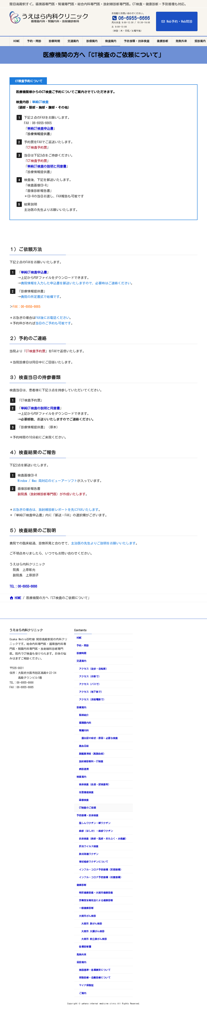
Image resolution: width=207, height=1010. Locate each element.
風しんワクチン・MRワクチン (95, 823)
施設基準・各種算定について (95, 970)
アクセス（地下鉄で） (91, 691)
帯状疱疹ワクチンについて (93, 862)
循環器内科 (85, 722)
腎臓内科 (84, 730)
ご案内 (82, 993)
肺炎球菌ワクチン (88, 854)
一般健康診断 (86, 908)
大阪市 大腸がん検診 (93, 931)
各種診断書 (85, 946)
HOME (79, 637)
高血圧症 (84, 746)
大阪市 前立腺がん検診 (94, 939)
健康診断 (81, 885)
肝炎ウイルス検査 (88, 846)
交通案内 (81, 661)
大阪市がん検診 (87, 916)
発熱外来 (81, 954)
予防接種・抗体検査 (87, 815)
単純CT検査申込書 (40, 128)
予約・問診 (83, 645)
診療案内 (81, 707)
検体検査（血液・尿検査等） (95, 784)
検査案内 (81, 776)
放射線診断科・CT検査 (91, 761)
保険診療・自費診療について (95, 977)
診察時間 (81, 653)
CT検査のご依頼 (87, 807)
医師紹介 (84, 715)
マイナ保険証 (86, 985)
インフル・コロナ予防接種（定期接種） (101, 869)
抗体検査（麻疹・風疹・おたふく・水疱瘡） (103, 838)
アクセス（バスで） (90, 684)
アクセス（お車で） (90, 676)
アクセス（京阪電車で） (92, 699)
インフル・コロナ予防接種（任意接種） (101, 877)
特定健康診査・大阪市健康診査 (96, 892)
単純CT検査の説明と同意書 (46, 166)
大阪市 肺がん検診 (91, 923)
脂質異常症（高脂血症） (92, 753)
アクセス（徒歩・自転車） (93, 668)
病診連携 (84, 769)
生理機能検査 (86, 792)
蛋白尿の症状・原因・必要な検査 (99, 738)
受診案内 (81, 962)
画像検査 (84, 800)
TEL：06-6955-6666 (23, 586)
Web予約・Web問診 (179, 21)
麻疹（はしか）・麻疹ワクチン (96, 831)
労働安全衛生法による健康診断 (96, 900)
